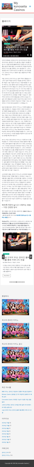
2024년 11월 (5, 422)
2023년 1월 (5, 436)
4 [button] (8, 56)
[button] (28, 55)
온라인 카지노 (6, 455)
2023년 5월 (5, 434)
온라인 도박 (14, 41)
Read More (7, 275)
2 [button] (5, 56)
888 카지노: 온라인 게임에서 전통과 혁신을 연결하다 (17, 391)
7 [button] (13, 56)
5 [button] (10, 56)
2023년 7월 (5, 431)
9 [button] (16, 56)
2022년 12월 (5, 439)
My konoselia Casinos (20, 6)
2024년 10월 (5, 425)
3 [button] (7, 56)
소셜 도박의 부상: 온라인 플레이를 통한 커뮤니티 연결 (16, 258)
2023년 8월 (5, 428)
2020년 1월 (5, 442)
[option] (17, 256)
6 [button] (11, 56)
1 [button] (4, 56)
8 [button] (14, 56)
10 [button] (17, 56)
